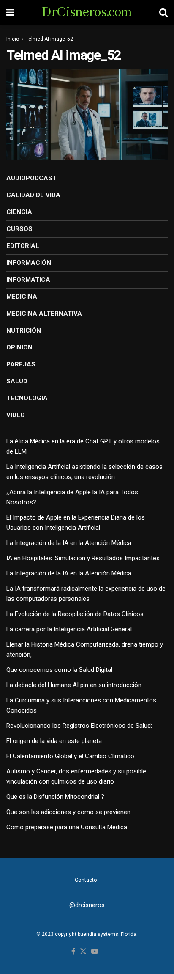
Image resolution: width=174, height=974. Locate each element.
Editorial (22, 246)
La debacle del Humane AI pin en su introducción (73, 685)
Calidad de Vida (33, 195)
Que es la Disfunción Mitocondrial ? (55, 797)
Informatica (28, 279)
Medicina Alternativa (44, 313)
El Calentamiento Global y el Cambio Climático (70, 756)
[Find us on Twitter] (83, 952)
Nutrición (23, 330)
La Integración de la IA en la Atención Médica (68, 543)
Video (15, 415)
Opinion (19, 347)
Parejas (20, 364)
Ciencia (19, 212)
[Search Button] (163, 12)
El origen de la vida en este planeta (54, 741)
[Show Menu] (10, 12)
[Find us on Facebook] (73, 952)
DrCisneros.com (87, 13)
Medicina (21, 296)
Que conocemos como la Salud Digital (59, 670)
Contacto (86, 880)
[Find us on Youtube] (94, 952)
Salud (16, 381)
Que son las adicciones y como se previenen (68, 812)
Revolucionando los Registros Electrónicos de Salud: (79, 725)
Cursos (19, 229)
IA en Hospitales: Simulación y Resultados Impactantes (83, 558)
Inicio (12, 39)
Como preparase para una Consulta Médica (66, 827)
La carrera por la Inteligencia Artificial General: (69, 629)
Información (28, 263)
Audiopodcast (31, 178)
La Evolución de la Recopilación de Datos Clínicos (75, 614)
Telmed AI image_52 (49, 39)
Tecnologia (27, 398)
